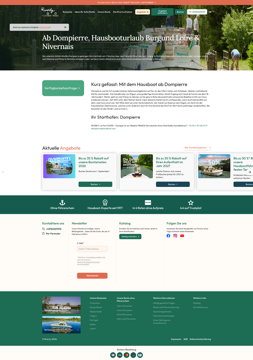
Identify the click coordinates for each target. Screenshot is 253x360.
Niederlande (96, 311)
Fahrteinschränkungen (163, 315)
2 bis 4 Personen (124, 306)
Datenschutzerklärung (200, 339)
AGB (185, 339)
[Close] (65, 27)
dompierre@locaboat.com (103, 128)
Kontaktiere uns (200, 307)
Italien (93, 324)
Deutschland (96, 307)
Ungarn (93, 315)
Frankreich (95, 303)
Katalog (197, 303)
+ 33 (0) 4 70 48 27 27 (197, 125)
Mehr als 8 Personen (126, 318)
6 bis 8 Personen (124, 314)
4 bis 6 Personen (124, 310)
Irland (92, 328)
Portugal (94, 320)
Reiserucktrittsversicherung (166, 307)
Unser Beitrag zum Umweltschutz (161, 321)
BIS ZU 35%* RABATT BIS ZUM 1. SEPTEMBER (132, 2)
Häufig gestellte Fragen (164, 303)
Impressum (176, 339)
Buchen (94, 184)
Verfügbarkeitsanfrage (60, 88)
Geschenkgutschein (162, 311)
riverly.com (44, 27)
